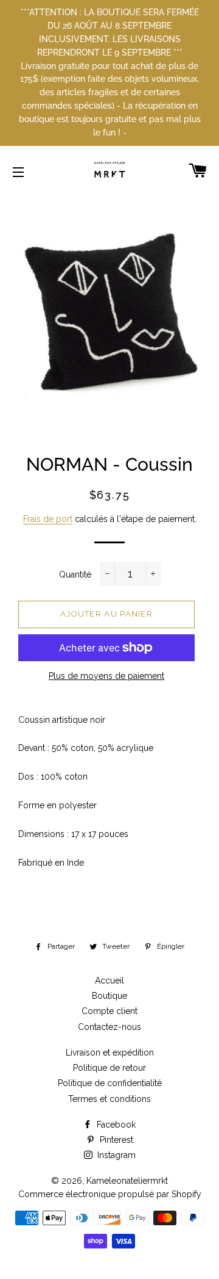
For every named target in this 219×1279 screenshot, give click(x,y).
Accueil (109, 980)
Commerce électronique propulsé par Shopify (109, 1194)
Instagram (115, 1155)
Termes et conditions (109, 1099)
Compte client (109, 1011)
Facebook (115, 1124)
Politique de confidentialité (110, 1083)
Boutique (109, 996)
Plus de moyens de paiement (106, 676)
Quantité (75, 574)
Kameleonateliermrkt (127, 1181)
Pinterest (115, 1140)
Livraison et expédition (110, 1052)
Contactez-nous (109, 1027)
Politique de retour (109, 1068)
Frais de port (47, 519)
